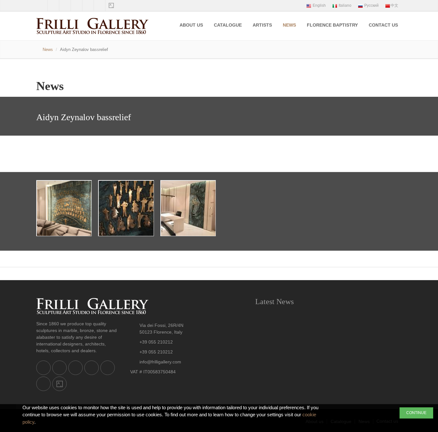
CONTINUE (416, 413)
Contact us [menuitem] (383, 25)
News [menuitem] (289, 25)
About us (191, 25)
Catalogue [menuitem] (228, 25)
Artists (262, 25)
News (48, 49)
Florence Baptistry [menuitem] (332, 25)
